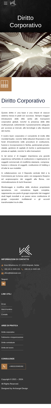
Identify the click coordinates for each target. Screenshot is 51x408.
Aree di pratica (6, 309)
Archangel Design (20, 388)
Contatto (4, 314)
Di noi (3, 304)
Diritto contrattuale (8, 343)
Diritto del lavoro (7, 348)
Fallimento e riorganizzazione (12, 337)
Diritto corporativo (7, 332)
